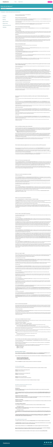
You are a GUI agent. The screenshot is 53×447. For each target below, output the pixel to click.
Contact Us (50, 1)
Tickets (15, 1)
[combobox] (25, 8)
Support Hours (20, 1)
